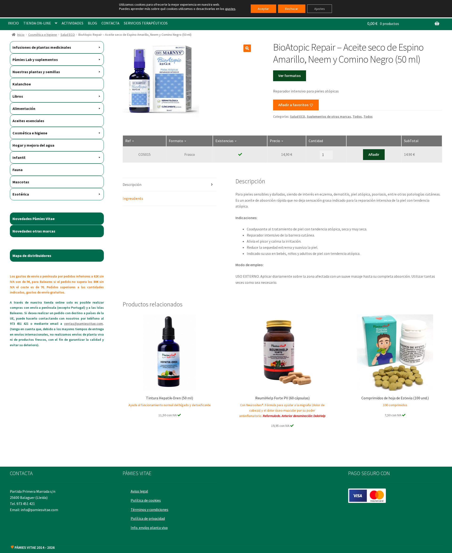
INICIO (13, 23)
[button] (247, 48)
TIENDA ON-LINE (37, 23)
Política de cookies (146, 500)
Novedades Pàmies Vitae (33, 218)
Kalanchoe (21, 84)
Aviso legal (139, 491)
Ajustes (319, 9)
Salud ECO (68, 34)
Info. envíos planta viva (149, 527)
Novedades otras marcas (33, 231)
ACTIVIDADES (72, 23)
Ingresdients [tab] (133, 198)
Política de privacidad (148, 518)
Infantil (18, 157)
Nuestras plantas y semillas (36, 71)
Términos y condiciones (149, 509)
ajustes (230, 9)
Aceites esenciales (28, 120)
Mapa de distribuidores (31, 255)
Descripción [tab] (132, 184)
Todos (357, 116)
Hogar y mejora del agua (33, 145)
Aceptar (263, 9)
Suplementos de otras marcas (329, 116)
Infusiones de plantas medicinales (41, 47)
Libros (17, 96)
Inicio (20, 34)
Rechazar (291, 9)
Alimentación (23, 108)
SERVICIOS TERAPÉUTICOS (146, 23)
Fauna (17, 169)
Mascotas (20, 182)
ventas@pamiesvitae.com (83, 323)
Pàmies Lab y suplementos (35, 59)
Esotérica (20, 194)
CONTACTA (110, 23)
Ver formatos (289, 75)
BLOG (92, 23)
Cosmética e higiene (42, 34)
